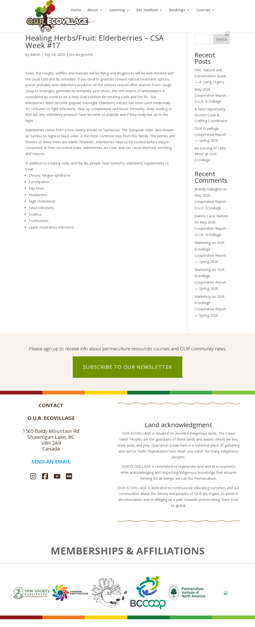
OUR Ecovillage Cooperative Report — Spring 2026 (210, 134)
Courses (203, 10)
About (92, 10)
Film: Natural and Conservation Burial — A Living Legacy (210, 76)
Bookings (177, 10)
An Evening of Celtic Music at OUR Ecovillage (210, 154)
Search (221, 39)
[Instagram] (33, 477)
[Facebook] (45, 477)
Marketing (202, 242)
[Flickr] (68, 477)
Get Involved (147, 10)
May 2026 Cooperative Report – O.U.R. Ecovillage (211, 95)
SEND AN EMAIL (51, 461)
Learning (117, 10)
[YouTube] (57, 477)
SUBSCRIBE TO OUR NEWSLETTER (127, 367)
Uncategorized (81, 54)
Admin (35, 54)
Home (76, 10)
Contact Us (80, 22)
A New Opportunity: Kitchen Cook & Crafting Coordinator (211, 115)
